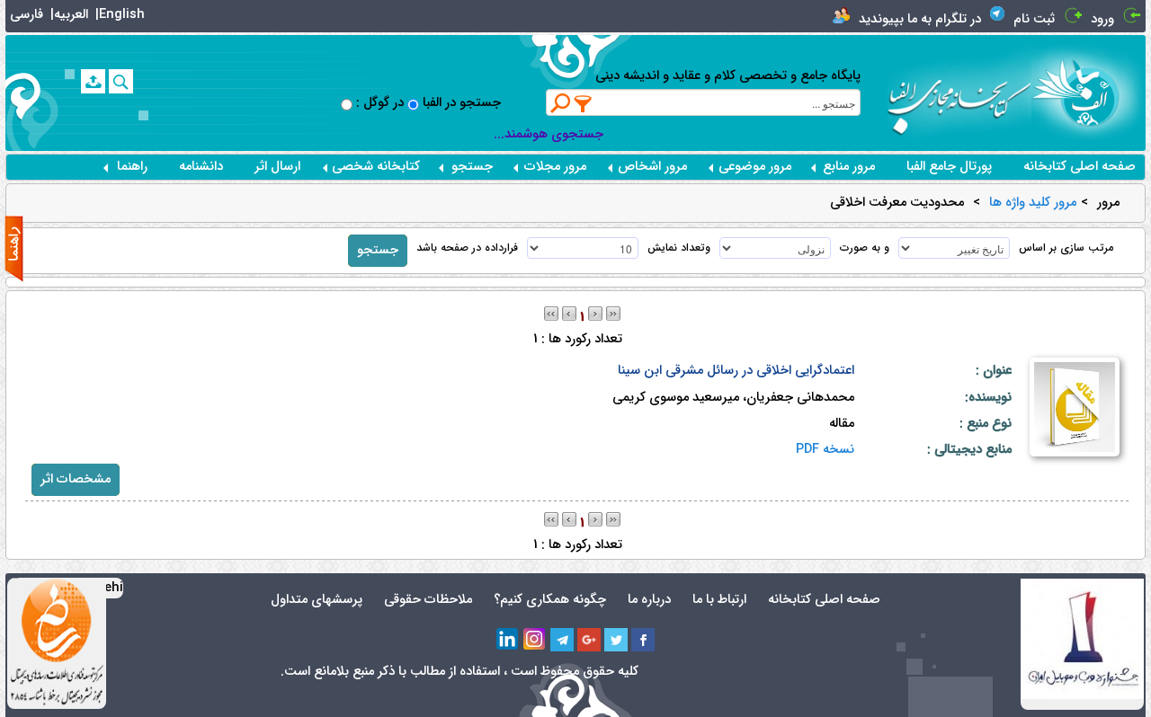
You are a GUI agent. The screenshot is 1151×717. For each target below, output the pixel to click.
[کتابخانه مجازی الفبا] (1088, 92)
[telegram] (562, 639)
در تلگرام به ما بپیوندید (920, 19)
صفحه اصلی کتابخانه (1079, 166)
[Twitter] (616, 639)
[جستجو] (121, 81)
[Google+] (589, 639)
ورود (1102, 19)
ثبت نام (1034, 19)
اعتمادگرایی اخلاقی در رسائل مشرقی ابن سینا (736, 370)
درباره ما (649, 599)
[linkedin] (508, 639)
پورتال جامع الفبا (949, 166)
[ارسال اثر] (93, 81)
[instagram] (535, 639)
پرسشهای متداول (316, 599)
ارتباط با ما (719, 599)
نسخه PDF (825, 449)
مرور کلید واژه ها (1032, 203)
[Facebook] (643, 639)
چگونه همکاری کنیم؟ (550, 599)
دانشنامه (201, 166)
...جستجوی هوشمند (548, 134)
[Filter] (583, 103)
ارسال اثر (277, 166)
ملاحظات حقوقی (428, 599)
